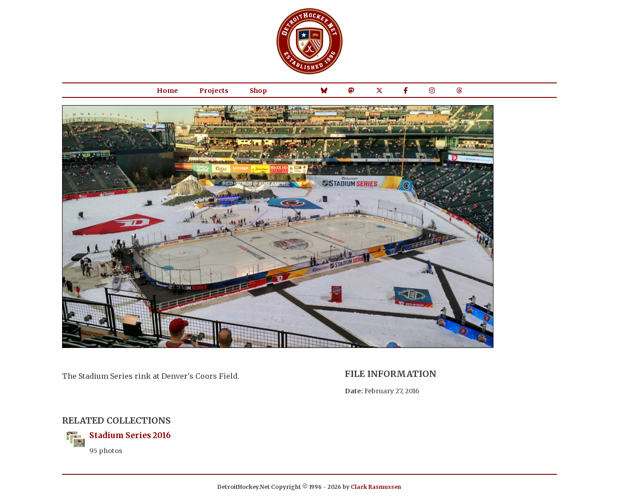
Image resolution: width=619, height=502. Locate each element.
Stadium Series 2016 (130, 435)
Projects (213, 91)
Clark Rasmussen (376, 486)
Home (167, 91)
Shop (258, 91)
